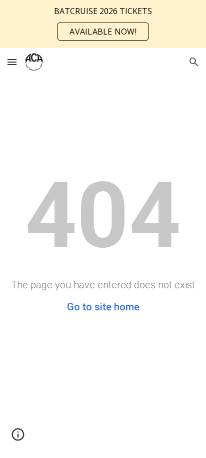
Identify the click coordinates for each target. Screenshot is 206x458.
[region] (103, 24)
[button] (12, 62)
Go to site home (103, 307)
